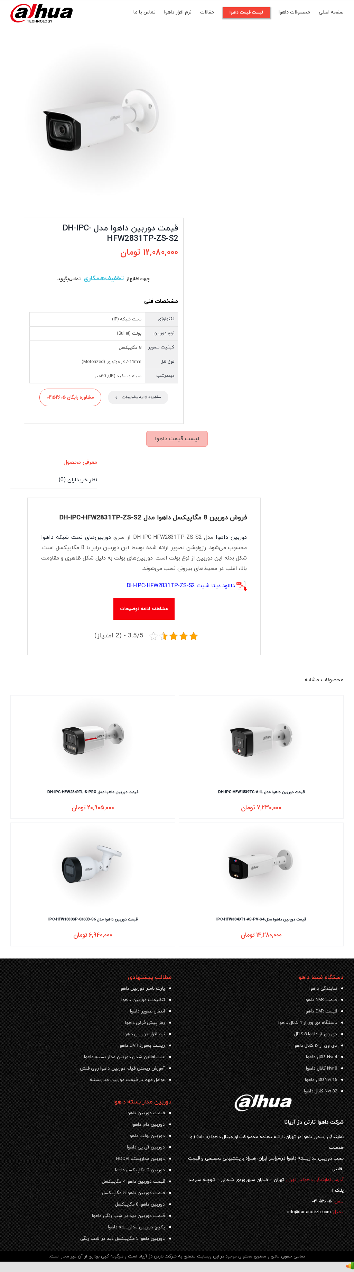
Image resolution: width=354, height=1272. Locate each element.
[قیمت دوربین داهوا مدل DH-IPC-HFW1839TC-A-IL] (261, 739)
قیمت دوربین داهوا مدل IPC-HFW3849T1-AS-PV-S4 (261, 919)
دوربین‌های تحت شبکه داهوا (76, 537)
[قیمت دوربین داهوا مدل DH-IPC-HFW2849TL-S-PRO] (93, 739)
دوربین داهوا (231, 537)
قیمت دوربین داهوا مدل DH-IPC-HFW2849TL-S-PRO (92, 792)
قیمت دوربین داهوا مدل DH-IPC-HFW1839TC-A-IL (261, 792)
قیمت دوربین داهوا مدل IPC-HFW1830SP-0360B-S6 (93, 919)
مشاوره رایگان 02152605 (70, 397)
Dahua (202, 1137)
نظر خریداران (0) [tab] (78, 480)
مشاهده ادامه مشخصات (138, 397)
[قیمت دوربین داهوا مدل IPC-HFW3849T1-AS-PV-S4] (261, 866)
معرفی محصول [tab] (80, 462)
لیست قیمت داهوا (177, 439)
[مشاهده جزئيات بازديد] (350, 1267)
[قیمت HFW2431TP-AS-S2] (101, 120)
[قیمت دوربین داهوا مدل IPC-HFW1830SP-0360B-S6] (93, 866)
